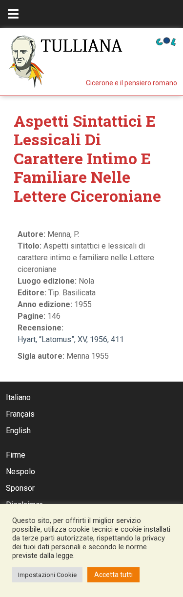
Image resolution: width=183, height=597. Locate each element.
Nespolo (20, 471)
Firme (15, 455)
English (18, 430)
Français (20, 414)
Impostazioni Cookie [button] (47, 574)
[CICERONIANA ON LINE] (166, 40)
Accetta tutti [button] (113, 574)
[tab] (13, 14)
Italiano (18, 397)
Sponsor (20, 488)
